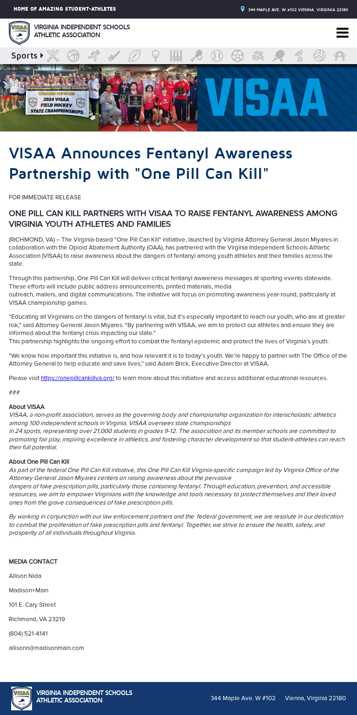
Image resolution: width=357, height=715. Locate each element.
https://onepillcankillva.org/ (77, 378)
